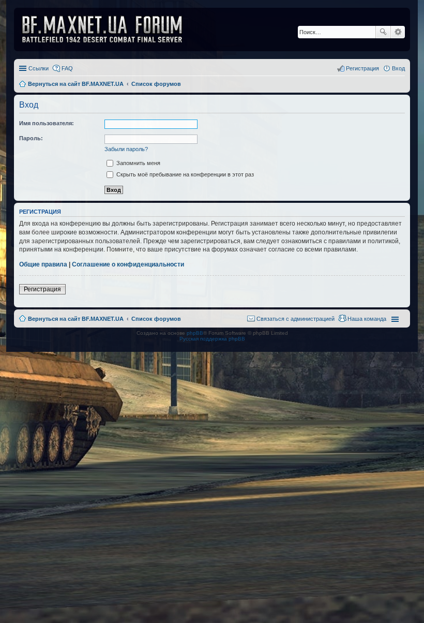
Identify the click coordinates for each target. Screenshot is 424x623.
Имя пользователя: (46, 123)
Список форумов (156, 319)
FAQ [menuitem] (67, 68)
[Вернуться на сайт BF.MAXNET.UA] (109, 29)
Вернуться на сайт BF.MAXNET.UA (76, 319)
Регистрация (42, 289)
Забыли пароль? (126, 149)
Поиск (383, 32)
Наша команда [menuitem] (366, 319)
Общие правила (43, 264)
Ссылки (38, 68)
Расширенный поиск (398, 32)
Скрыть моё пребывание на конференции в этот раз (184, 174)
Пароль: (31, 138)
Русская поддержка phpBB (212, 339)
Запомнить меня (137, 163)
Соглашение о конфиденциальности (128, 264)
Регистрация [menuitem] (362, 68)
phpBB (195, 333)
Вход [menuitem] (398, 68)
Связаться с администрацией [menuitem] (295, 319)
